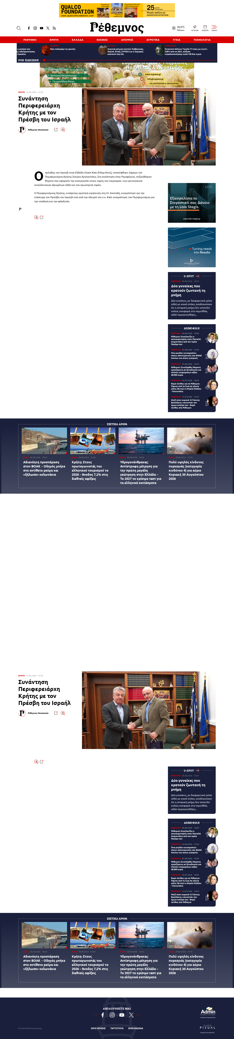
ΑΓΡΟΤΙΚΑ (153, 39)
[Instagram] (35, 28)
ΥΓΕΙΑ (176, 39)
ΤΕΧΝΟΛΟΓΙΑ (202, 39)
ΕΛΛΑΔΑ (77, 39)
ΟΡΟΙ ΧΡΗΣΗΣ (98, 1028)
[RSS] (54, 28)
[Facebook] (28, 28)
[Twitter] (48, 28)
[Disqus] (117, 454)
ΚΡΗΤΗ (54, 39)
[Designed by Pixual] (208, 1028)
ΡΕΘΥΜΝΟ (29, 39)
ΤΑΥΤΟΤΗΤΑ (117, 1028)
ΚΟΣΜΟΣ (102, 39)
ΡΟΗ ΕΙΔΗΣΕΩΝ (28, 60)
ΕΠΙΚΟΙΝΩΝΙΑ (135, 1028)
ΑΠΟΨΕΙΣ (127, 39)
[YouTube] (41, 28)
